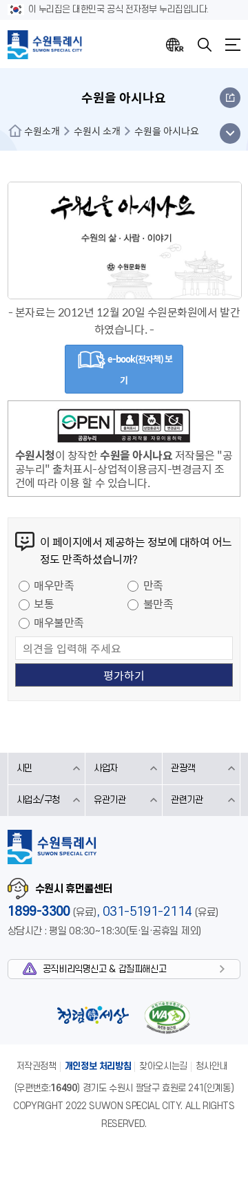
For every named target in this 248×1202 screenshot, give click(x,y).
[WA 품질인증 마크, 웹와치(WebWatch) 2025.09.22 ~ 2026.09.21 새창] (167, 1017)
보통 (44, 603)
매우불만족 (59, 622)
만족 (153, 585)
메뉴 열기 (230, 133)
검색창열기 (204, 45)
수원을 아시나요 (166, 131)
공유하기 (230, 97)
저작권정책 (36, 1066)
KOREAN (175, 45)
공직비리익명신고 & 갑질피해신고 (104, 969)
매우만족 (54, 585)
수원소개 (42, 131)
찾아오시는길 (163, 1066)
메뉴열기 (232, 45)
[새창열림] (124, 428)
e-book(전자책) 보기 (139, 369)
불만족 (158, 603)
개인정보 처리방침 (98, 1066)
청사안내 (211, 1066)
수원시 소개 (97, 131)
